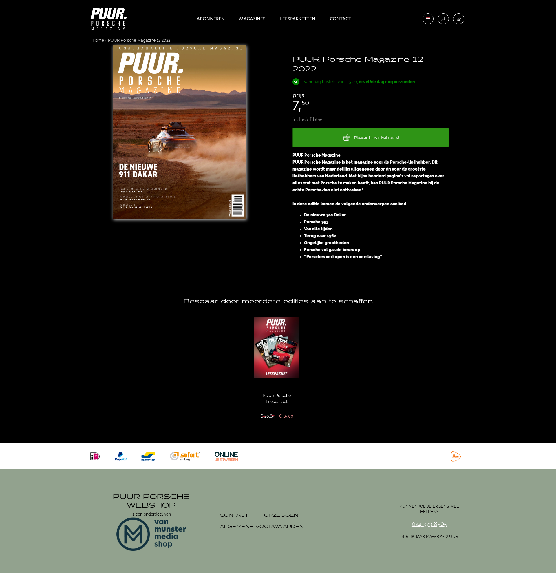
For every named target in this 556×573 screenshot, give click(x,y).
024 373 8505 (429, 524)
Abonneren (211, 19)
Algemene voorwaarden (262, 527)
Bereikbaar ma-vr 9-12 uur (429, 536)
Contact (340, 19)
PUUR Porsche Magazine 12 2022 (139, 40)
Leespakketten (297, 19)
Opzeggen (281, 515)
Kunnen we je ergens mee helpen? (429, 509)
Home (98, 40)
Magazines (252, 19)
